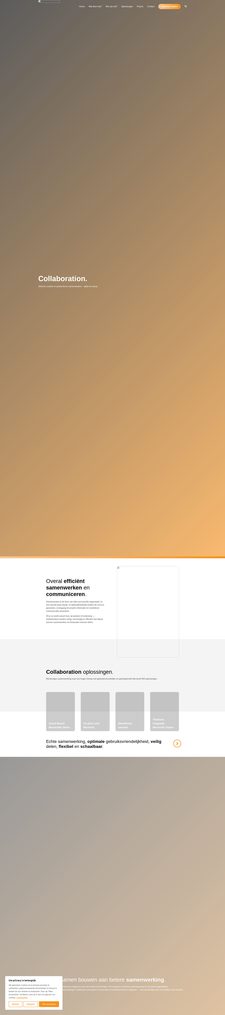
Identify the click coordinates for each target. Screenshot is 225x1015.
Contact (150, 6)
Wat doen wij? (95, 6)
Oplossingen (127, 6)
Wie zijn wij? (111, 6)
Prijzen (140, 6)
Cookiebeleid (21, 997)
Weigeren (31, 1004)
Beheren (15, 1004)
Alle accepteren (49, 1004)
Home (82, 6)
